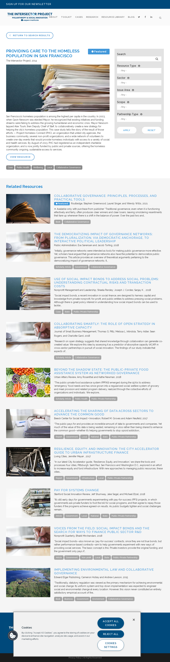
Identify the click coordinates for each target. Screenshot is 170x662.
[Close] (133, 619)
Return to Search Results (31, 35)
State (67, 312)
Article (59, 516)
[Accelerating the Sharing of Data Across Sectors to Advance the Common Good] (28, 437)
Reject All (110, 634)
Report (59, 437)
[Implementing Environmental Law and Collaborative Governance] (28, 596)
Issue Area (123, 90)
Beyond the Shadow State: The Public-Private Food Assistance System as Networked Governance (101, 371)
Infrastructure (88, 478)
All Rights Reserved (92, 658)
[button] (12, 635)
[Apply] (157, 59)
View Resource (20, 157)
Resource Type (126, 65)
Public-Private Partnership (86, 312)
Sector (121, 77)
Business (68, 599)
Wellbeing (38, 167)
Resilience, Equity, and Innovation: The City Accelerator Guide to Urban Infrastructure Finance (106, 450)
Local (49, 167)
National (95, 437)
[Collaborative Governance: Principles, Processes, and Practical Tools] (28, 222)
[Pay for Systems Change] (28, 517)
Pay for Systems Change (76, 490)
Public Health (23, 167)
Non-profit (86, 557)
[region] (77, 634)
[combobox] (139, 70)
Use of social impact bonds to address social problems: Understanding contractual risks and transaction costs (106, 282)
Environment (98, 599)
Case (10, 167)
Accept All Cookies (111, 623)
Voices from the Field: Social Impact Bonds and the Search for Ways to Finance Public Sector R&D (101, 530)
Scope (121, 102)
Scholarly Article (63, 267)
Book (58, 222)
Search (121, 54)
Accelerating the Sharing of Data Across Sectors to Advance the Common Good (104, 412)
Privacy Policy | (76, 658)
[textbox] (140, 70)
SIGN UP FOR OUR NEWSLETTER (28, 4)
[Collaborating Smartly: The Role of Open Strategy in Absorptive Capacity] (28, 350)
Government (81, 267)
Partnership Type (127, 114)
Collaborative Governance (68, 167)
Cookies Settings (110, 645)
